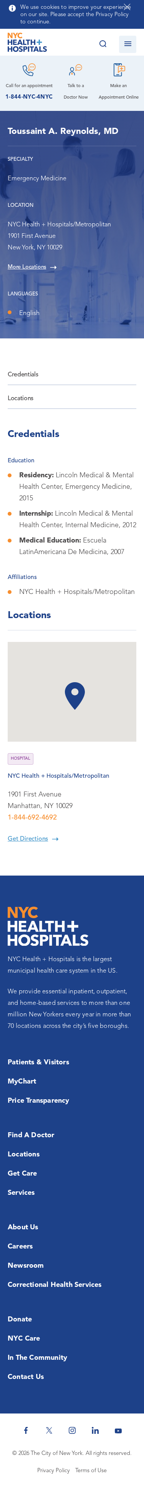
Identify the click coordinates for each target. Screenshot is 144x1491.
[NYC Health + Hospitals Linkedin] (95, 1430)
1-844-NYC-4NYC (29, 97)
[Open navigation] (127, 44)
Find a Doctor (31, 1135)
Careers (20, 1246)
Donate (20, 1319)
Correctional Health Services (55, 1285)
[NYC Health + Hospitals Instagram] (72, 1430)
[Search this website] (102, 44)
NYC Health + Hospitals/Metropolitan (58, 776)
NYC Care (24, 1338)
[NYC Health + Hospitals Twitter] (49, 1430)
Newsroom (26, 1265)
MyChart (22, 1081)
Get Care (22, 1173)
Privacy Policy (53, 1471)
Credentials (23, 375)
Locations (20, 399)
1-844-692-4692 (32, 817)
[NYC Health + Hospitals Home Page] (27, 44)
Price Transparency (39, 1100)
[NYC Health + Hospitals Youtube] (118, 1430)
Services (21, 1192)
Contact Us (26, 1377)
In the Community (37, 1357)
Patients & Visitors (38, 1062)
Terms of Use (91, 1471)
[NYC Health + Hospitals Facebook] (26, 1430)
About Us (23, 1227)
